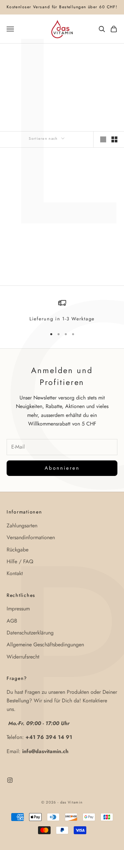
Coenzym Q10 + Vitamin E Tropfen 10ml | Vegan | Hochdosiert (32, 234)
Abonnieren (62, 468)
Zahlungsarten (22, 525)
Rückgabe (17, 549)
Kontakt (15, 573)
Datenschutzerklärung (30, 632)
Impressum (18, 608)
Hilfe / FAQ (20, 561)
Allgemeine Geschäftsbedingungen (45, 644)
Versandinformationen (31, 537)
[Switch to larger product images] (103, 139)
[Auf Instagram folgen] (10, 780)
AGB (12, 621)
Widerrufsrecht (23, 656)
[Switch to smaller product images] (114, 139)
